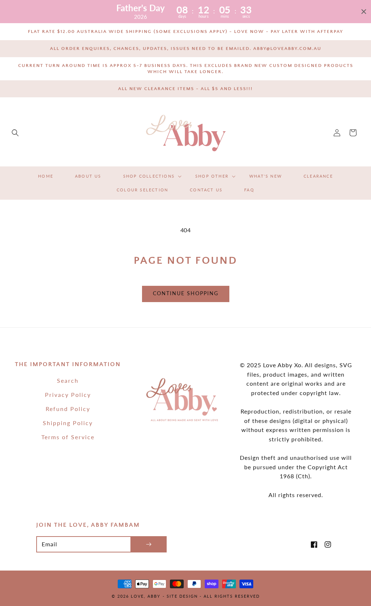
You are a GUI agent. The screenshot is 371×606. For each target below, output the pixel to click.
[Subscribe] (148, 544)
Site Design (182, 596)
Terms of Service (68, 436)
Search (68, 380)
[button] (15, 133)
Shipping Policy (68, 422)
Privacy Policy (68, 394)
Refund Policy (68, 408)
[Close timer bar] (364, 11)
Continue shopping (185, 293)
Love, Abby (146, 596)
